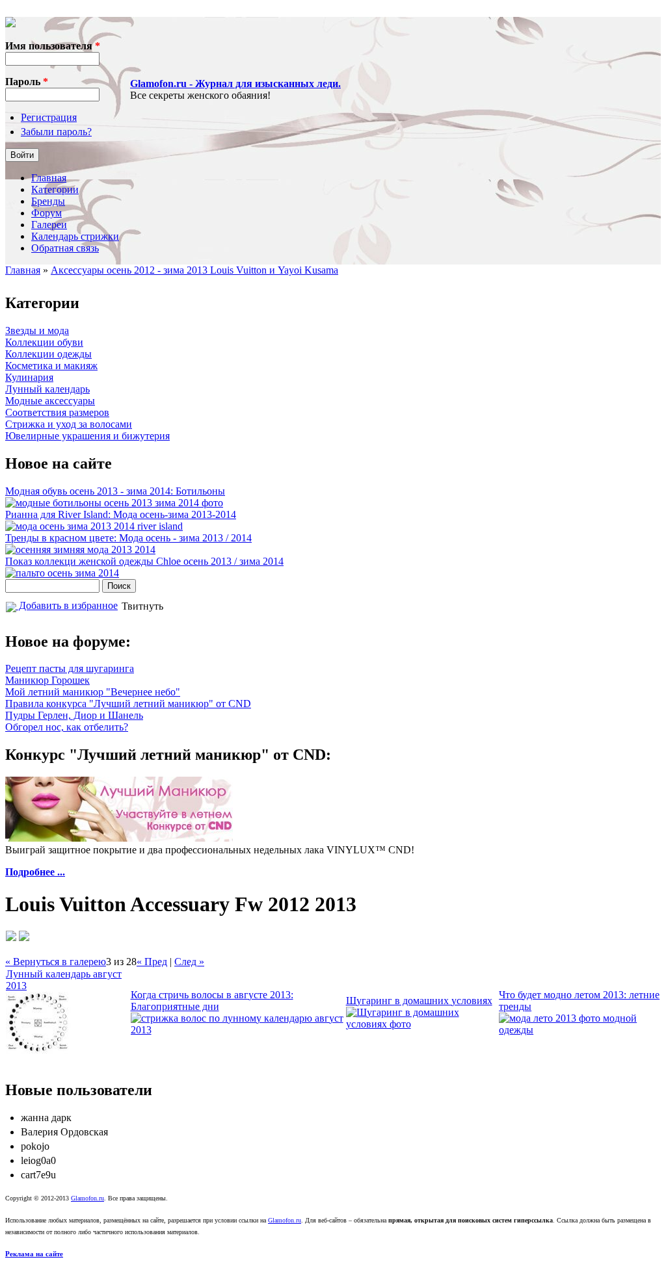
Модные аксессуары (50, 400)
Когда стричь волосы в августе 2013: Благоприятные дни (212, 1000)
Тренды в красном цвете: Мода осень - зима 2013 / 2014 (128, 537)
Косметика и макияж (51, 365)
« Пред (152, 961)
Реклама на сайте (34, 1254)
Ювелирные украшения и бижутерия (87, 435)
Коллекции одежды (48, 353)
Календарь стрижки (75, 236)
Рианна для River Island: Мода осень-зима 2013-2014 (120, 514)
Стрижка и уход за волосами (68, 424)
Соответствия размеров (57, 412)
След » (189, 961)
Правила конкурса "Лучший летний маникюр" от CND (128, 703)
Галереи (49, 224)
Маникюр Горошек (47, 680)
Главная (48, 177)
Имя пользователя (52, 45)
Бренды (48, 201)
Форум (46, 212)
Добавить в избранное (67, 605)
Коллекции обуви (44, 342)
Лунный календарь (47, 389)
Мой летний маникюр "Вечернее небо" (92, 691)
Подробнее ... (35, 871)
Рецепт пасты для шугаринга (69, 668)
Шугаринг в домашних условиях (419, 1000)
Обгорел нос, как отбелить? (66, 726)
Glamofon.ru (87, 1198)
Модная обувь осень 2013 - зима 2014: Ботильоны (115, 491)
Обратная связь (65, 247)
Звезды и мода (37, 330)
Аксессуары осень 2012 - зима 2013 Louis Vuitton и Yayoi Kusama (194, 270)
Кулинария (29, 377)
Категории (55, 189)
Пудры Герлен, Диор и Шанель (74, 715)
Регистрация (49, 117)
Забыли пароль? (56, 131)
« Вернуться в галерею (55, 961)
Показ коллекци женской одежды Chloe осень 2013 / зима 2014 (144, 561)
